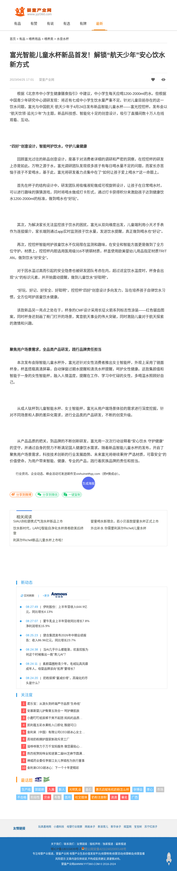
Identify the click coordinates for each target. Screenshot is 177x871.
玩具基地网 (44, 826)
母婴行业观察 (74, 826)
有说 (50, 23)
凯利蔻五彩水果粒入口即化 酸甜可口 (50, 725)
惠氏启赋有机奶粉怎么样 (112, 789)
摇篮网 (127, 826)
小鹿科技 (59, 826)
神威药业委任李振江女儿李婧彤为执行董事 (54, 760)
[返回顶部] (169, 859)
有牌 (83, 23)
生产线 (26, 789)
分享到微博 (23, 494)
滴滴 (114, 797)
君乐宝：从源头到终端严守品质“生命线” (52, 703)
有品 (17, 23)
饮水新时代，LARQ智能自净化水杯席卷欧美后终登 (48, 530)
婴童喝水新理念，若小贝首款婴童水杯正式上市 (125, 521)
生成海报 (88, 483)
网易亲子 (90, 826)
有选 (66, 23)
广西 (135, 797)
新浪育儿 (103, 826)
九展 (51, 789)
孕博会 (137, 789)
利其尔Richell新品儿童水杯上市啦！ (39, 540)
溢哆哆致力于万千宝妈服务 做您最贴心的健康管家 (54, 746)
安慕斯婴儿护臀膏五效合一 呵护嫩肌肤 (51, 710)
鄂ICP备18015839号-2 (66, 849)
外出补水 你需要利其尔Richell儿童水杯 (118, 528)
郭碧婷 (39, 789)
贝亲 (47, 797)
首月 (68, 797)
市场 (160, 789)
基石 (88, 789)
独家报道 (108, 844)
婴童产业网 (46, 79)
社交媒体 (81, 797)
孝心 (150, 789)
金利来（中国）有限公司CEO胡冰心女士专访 (54, 732)
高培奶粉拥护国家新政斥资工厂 (46, 739)
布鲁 (57, 797)
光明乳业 (75, 789)
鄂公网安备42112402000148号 (105, 849)
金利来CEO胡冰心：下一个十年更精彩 (50, 767)
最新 (99, 23)
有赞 (33, 23)
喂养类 (48, 39)
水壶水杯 (63, 39)
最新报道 (121, 844)
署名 (124, 797)
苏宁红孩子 (150, 826)
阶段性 (35, 797)
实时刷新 (28, 595)
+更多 (46, 595)
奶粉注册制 (99, 797)
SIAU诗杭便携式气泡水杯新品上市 (38, 521)
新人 (62, 789)
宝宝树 (138, 826)
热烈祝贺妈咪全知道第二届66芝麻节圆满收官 (54, 753)
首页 (13, 39)
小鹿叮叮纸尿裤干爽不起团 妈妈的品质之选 (54, 718)
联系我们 (69, 844)
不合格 (21, 797)
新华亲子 (116, 826)
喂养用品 (35, 39)
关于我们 (56, 844)
